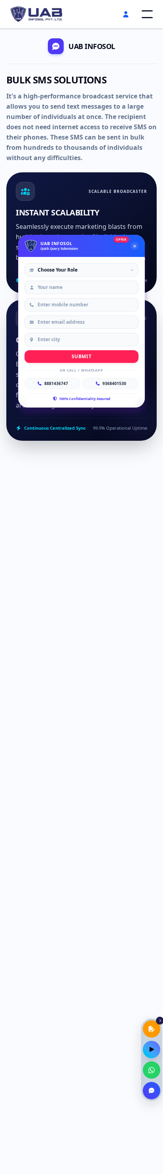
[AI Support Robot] (151, 1090)
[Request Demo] (151, 1049)
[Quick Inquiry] (151, 1029)
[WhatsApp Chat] (151, 1070)
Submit (82, 356)
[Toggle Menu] (147, 14)
